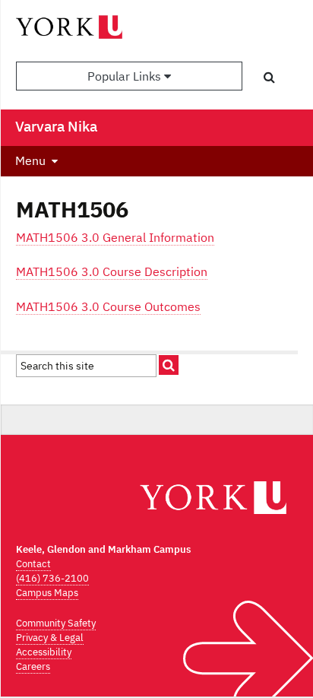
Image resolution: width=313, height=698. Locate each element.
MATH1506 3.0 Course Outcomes (108, 306)
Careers (33, 666)
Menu (30, 160)
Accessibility (43, 652)
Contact (33, 563)
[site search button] (169, 365)
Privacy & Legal (50, 637)
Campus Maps (47, 592)
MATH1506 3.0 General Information (115, 237)
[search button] (269, 76)
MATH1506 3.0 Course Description (111, 271)
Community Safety (56, 623)
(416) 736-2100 (52, 578)
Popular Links (125, 76)
